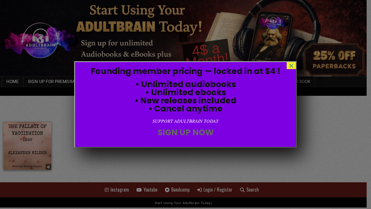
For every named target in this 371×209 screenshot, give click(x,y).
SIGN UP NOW (186, 132)
